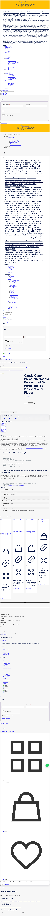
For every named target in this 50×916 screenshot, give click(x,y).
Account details (6, 653)
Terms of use (5, 682)
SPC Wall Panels (11, 901)
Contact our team (6, 675)
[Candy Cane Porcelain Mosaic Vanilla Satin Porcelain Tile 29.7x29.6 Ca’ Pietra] (3, 427)
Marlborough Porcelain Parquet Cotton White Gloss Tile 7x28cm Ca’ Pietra (5, 587)
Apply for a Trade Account (10, 418)
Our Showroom (6, 676)
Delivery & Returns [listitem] (4, 412)
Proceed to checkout (4, 731)
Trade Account (6, 649)
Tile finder (5, 665)
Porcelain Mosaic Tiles (28, 513)
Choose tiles (5, 664)
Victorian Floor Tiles (4, 901)
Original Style (3, 907)
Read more (2, 884)
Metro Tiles (32, 901)
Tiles (19, 409)
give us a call (23, 479)
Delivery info (5, 674)
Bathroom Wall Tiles (19, 901)
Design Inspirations (6, 680)
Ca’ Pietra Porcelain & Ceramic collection (34, 448)
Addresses (5, 652)
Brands (13, 513)
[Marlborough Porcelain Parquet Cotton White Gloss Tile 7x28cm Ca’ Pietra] (5, 532)
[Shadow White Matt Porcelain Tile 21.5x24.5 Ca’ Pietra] (18, 530)
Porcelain (16, 409)
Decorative (9, 409)
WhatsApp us (3, 914)
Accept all (7, 884)
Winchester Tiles (13, 907)
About (4, 661)
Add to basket (30, 403)
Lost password (6, 654)
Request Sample (3, 598)
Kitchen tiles (21, 513)
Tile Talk (4, 678)
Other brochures (21, 485)
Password (28, 704)
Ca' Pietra (17, 513)
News (4, 660)
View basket (11, 731)
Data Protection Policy (41, 882)
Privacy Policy (5, 683)
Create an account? (4, 723)
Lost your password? (6, 718)
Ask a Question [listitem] (14, 412)
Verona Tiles (18, 907)
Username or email (6, 704)
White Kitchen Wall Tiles (37, 513)
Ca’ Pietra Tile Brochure (12, 485)
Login (3, 715)
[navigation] (25, 728)
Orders (4, 650)
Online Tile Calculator (7, 668)
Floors (13, 409)
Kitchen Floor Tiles (26, 901)
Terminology (5, 666)
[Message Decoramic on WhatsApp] (47, 765)
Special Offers (37, 901)
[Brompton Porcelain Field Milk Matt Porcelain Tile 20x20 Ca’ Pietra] (31, 530)
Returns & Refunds (6, 663)
